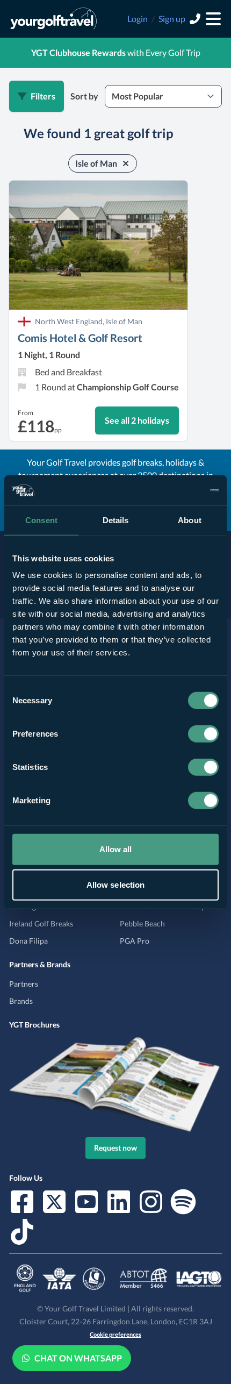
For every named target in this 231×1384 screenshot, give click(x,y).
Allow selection (115, 884)
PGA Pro (134, 940)
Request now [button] (115, 1147)
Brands (21, 1000)
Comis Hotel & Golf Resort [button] (80, 337)
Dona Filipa (28, 940)
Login (137, 18)
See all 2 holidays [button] (137, 420)
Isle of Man (96, 163)
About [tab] (189, 519)
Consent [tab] (41, 519)
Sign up (171, 18)
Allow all (115, 849)
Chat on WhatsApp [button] (78, 1358)
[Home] (53, 19)
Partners (23, 983)
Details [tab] (116, 519)
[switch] (203, 734)
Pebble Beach (142, 923)
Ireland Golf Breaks (41, 923)
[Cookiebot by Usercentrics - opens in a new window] (172, 490)
